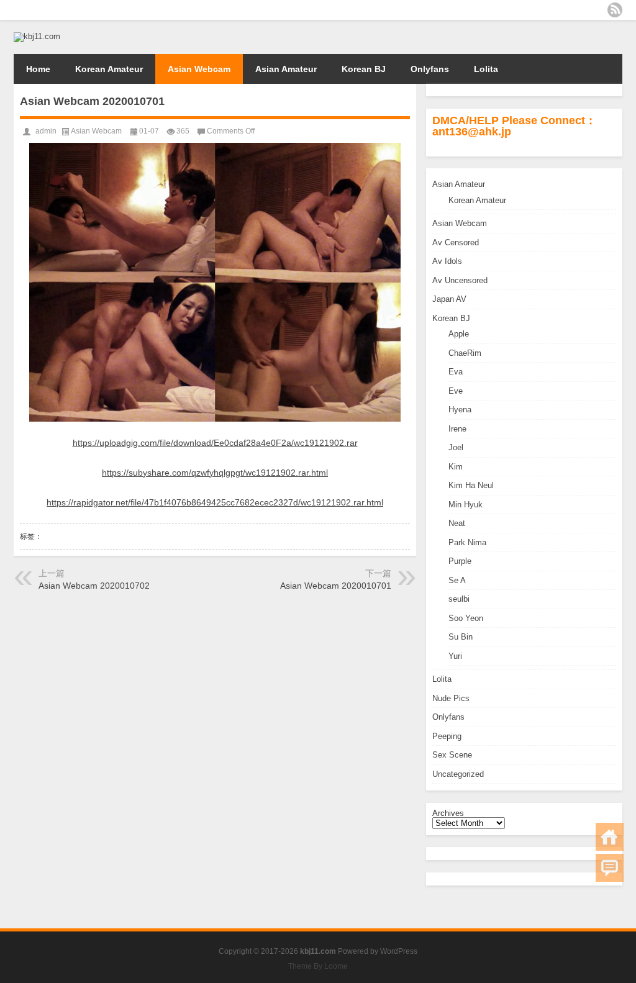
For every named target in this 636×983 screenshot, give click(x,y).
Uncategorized (458, 774)
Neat (456, 523)
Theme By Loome (318, 966)
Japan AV (449, 299)
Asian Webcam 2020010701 (335, 586)
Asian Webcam (199, 69)
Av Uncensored (460, 280)
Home (38, 69)
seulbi (459, 599)
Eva (455, 371)
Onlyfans (430, 69)
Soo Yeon (465, 618)
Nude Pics (451, 698)
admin (46, 131)
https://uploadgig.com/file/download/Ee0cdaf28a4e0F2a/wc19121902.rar (215, 443)
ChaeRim (464, 353)
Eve (455, 391)
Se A (457, 580)
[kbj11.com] (37, 36)
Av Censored (455, 242)
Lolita (486, 69)
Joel (455, 447)
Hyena (459, 409)
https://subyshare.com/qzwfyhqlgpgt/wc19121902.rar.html (215, 473)
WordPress (398, 951)
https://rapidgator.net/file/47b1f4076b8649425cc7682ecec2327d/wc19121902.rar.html (215, 502)
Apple (458, 333)
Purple (459, 561)
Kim (455, 466)
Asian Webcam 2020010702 (94, 586)
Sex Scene (452, 754)
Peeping (446, 736)
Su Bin (460, 636)
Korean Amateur (109, 69)
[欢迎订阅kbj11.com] (614, 9)
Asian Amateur (286, 69)
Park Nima (467, 542)
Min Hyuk (465, 504)
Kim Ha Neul (471, 485)
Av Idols (447, 261)
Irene (457, 428)
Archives (448, 813)
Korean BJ (364, 69)
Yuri (455, 656)
